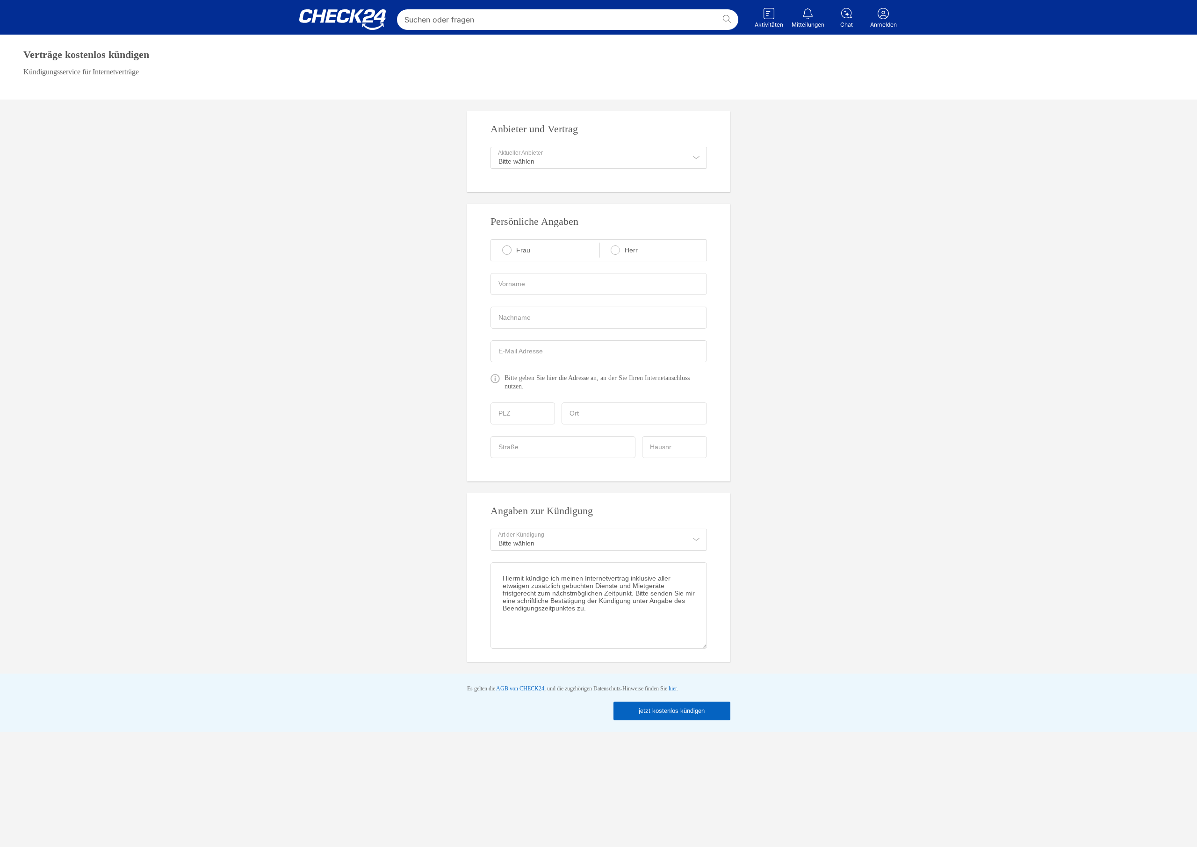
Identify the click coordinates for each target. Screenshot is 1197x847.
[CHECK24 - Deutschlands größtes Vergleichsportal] (342, 19)
